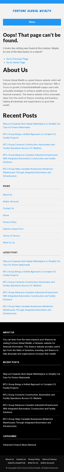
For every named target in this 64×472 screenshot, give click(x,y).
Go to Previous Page (17, 59)
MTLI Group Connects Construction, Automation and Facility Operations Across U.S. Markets (29, 396)
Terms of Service (11, 235)
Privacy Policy (9, 222)
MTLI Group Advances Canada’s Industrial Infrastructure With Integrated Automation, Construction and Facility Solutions (30, 158)
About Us (7, 194)
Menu (32, 22)
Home (6, 215)
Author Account (11, 201)
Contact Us (8, 208)
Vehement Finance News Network (19, 445)
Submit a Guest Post (13, 229)
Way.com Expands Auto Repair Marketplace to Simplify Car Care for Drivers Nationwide (31, 376)
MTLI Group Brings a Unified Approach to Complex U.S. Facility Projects (29, 386)
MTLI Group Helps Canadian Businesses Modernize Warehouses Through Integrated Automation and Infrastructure (28, 172)
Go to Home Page (16, 62)
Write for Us (9, 242)
